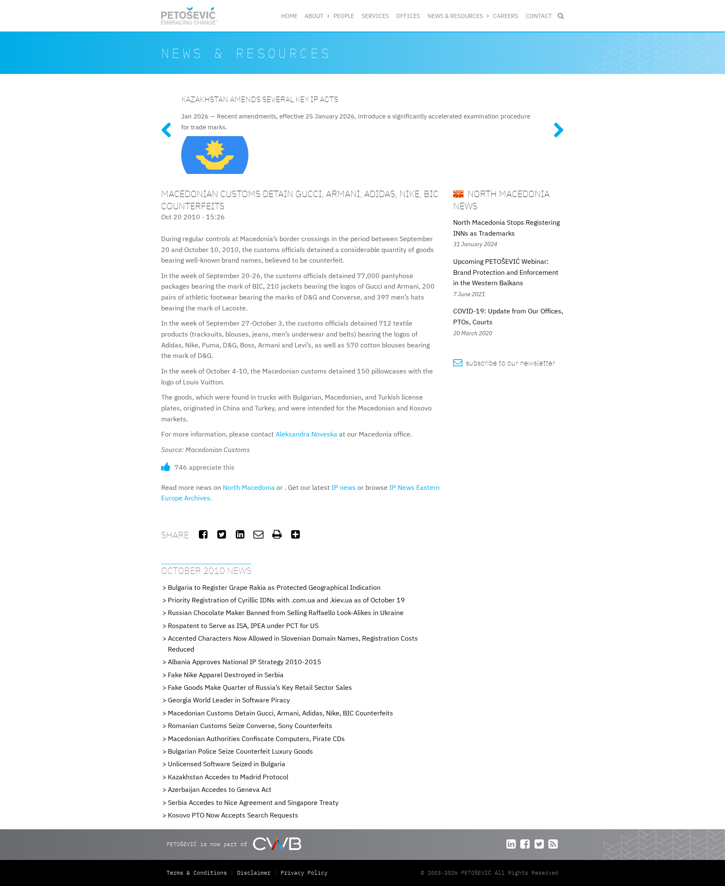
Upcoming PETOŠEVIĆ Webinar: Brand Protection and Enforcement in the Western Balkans (505, 272)
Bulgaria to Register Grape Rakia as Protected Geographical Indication (274, 587)
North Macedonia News (501, 199)
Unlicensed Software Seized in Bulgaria (226, 764)
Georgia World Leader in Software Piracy (229, 700)
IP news (343, 487)
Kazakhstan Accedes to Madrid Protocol (228, 777)
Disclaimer (254, 872)
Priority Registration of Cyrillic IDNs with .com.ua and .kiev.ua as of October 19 (286, 600)
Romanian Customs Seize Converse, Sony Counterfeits (250, 725)
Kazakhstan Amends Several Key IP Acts (259, 99)
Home (289, 16)
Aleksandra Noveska (306, 434)
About (314, 16)
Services (375, 16)
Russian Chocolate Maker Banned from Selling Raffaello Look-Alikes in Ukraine (286, 612)
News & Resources (455, 16)
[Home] (189, 16)
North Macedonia (249, 487)
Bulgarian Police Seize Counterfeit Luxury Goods (240, 751)
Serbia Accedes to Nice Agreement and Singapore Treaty (253, 802)
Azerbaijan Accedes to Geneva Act (219, 789)
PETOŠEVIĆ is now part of (208, 844)
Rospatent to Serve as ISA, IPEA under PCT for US (243, 625)
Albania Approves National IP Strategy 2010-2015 (244, 661)
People (344, 16)
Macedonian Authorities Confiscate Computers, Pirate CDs (256, 738)
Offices (408, 16)
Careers (505, 16)
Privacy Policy (304, 872)
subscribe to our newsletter (504, 363)
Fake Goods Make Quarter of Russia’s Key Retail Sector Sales (260, 687)
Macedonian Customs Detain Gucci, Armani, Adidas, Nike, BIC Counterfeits (280, 713)
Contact (539, 16)
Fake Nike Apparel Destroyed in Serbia (226, 674)
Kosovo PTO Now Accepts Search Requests (233, 815)
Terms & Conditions (198, 872)
